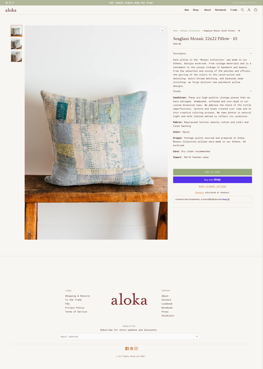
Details (177, 91)
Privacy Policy (74, 307)
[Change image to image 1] (16, 30)
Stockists (168, 315)
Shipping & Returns (77, 295)
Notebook (220, 9)
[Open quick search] (242, 10)
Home (175, 30)
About (207, 9)
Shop (195, 9)
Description (179, 53)
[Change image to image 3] (16, 56)
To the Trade (73, 299)
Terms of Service (76, 311)
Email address (68, 333)
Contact (166, 299)
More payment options (212, 186)
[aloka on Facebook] (7, 3)
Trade (233, 9)
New (187, 9)
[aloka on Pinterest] (10, 3)
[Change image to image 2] (16, 43)
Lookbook (167, 303)
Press (165, 311)
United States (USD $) (244, 2)
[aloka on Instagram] (13, 3)
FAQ (67, 303)
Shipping (199, 192)
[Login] (249, 10)
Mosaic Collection (190, 30)
